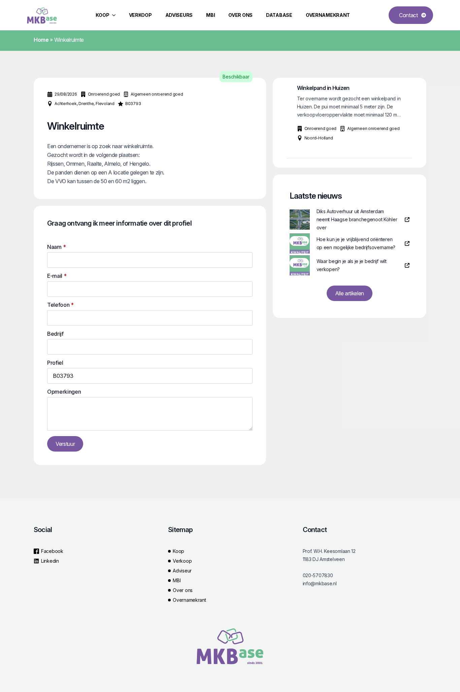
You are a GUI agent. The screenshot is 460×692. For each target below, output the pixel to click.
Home (41, 39)
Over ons (240, 15)
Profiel (55, 362)
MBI (210, 15)
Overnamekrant (328, 15)
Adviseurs (179, 15)
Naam (56, 247)
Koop (102, 15)
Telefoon (60, 304)
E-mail (57, 275)
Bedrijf (55, 333)
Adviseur (182, 570)
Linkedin (50, 561)
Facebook (52, 551)
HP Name (41, 211)
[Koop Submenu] (115, 15)
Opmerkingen (64, 391)
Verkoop (140, 15)
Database (279, 15)
